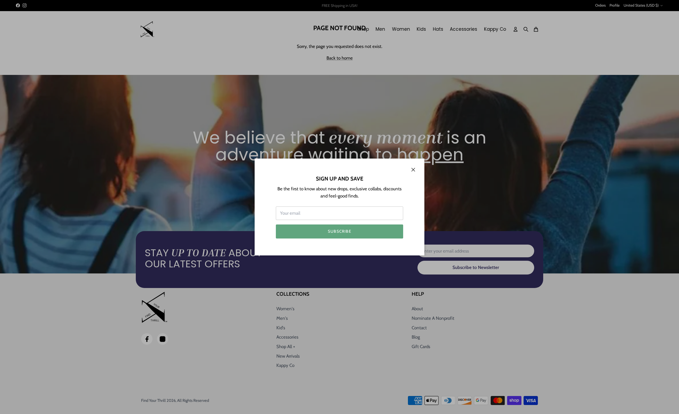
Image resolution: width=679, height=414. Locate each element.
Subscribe (339, 231)
